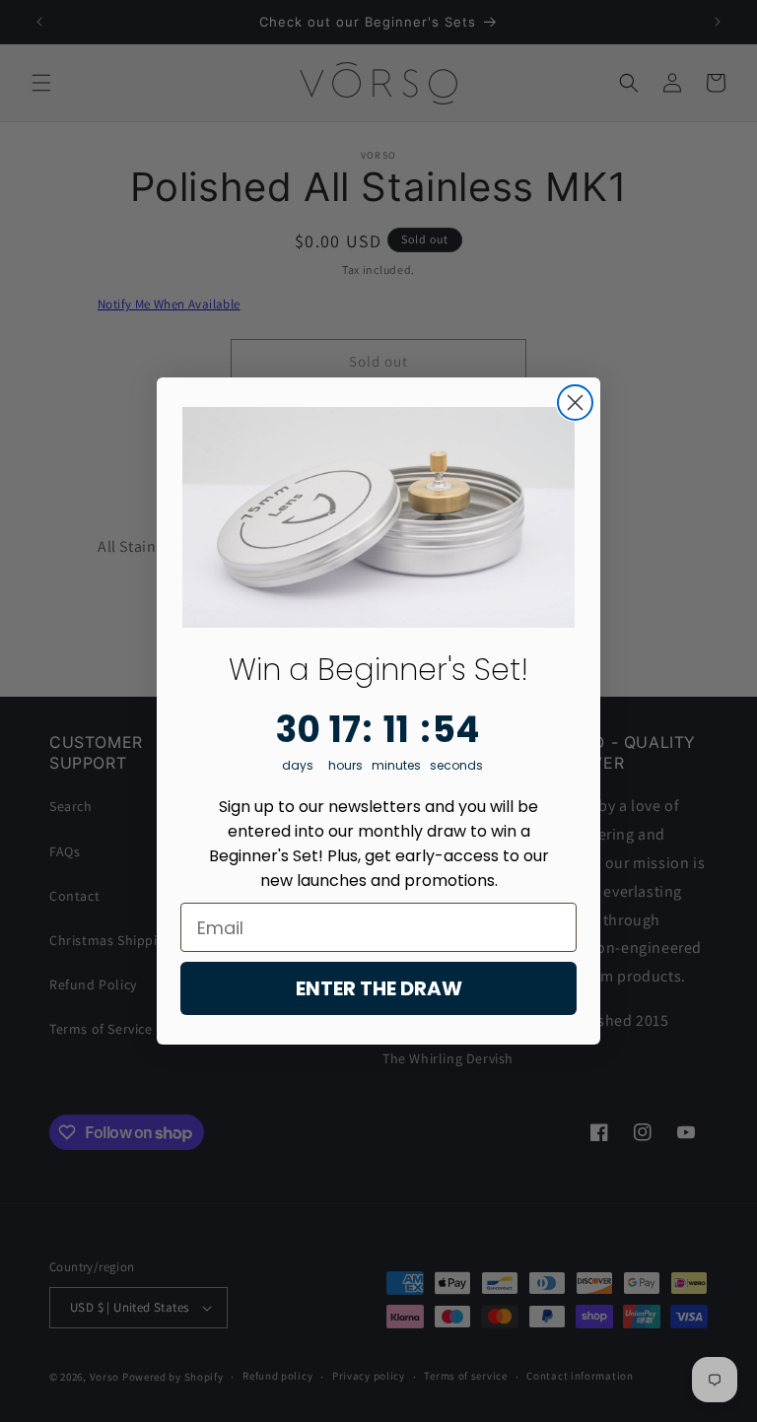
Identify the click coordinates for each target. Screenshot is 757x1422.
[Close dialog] (575, 402)
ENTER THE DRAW (379, 988)
